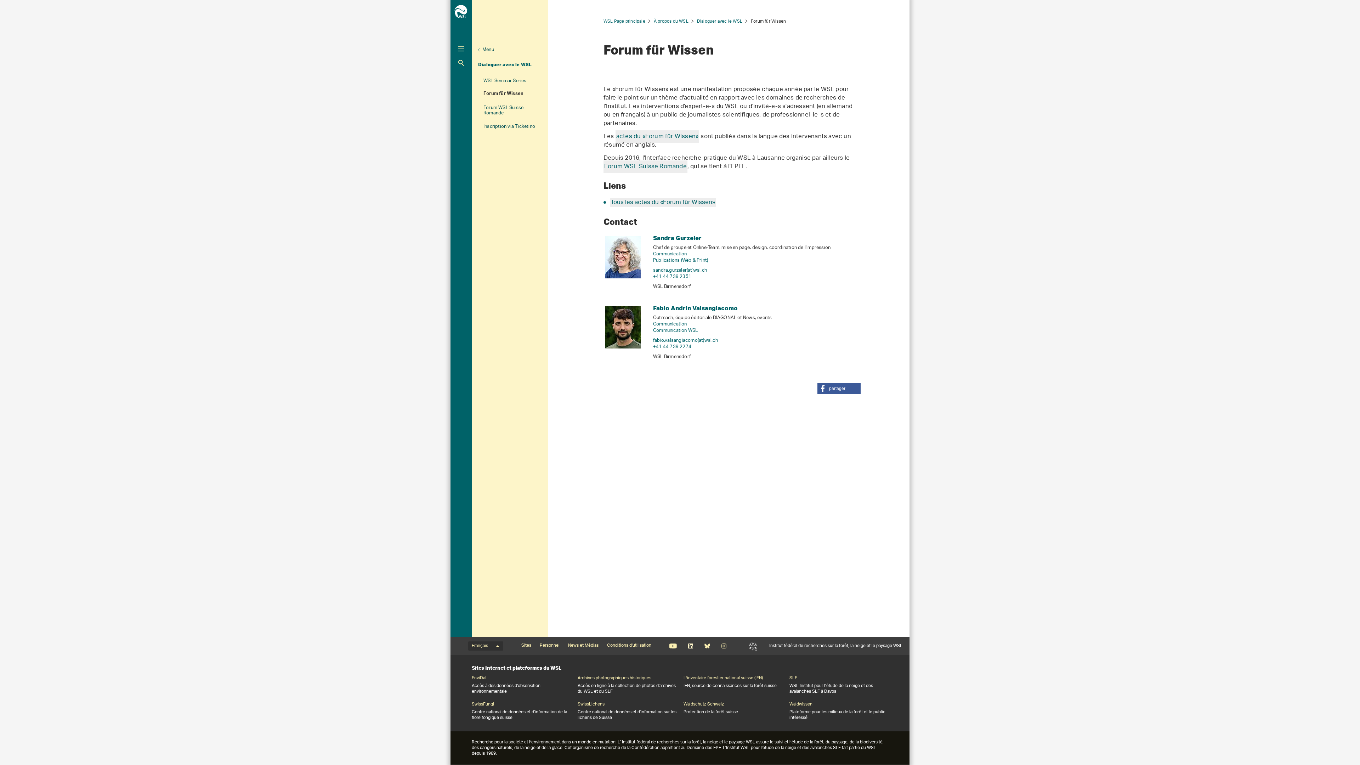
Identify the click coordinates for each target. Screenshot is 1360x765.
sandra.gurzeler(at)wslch (680, 270)
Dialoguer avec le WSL (505, 64)
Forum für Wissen (503, 94)
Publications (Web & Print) (680, 260)
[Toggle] (461, 48)
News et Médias (583, 645)
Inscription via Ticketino (509, 126)
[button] (839, 388)
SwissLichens (591, 704)
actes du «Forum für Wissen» (657, 136)
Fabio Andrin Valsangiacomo (695, 308)
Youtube (673, 646)
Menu (488, 50)
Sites (526, 645)
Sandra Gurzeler (677, 238)
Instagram (724, 646)
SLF (753, 646)
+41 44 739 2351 (672, 277)
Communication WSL (675, 330)
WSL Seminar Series (505, 81)
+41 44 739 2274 (672, 347)
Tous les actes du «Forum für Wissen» (663, 202)
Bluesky (707, 646)
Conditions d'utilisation (629, 645)
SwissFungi (483, 704)
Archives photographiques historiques (614, 678)
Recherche (461, 63)
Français (480, 646)
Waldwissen (800, 704)
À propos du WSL (671, 21)
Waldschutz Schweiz (704, 704)
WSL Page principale (624, 21)
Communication (670, 254)
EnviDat (479, 678)
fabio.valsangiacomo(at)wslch (685, 340)
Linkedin (690, 646)
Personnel (550, 645)
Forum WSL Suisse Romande (503, 110)
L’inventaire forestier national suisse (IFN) (723, 678)
